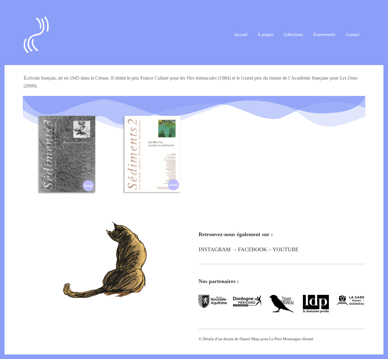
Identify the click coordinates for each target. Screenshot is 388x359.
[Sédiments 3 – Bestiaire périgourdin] (66, 147)
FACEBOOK (252, 249)
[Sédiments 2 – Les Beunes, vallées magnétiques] (151, 147)
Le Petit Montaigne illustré (291, 339)
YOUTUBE (286, 249)
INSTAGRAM (215, 249)
